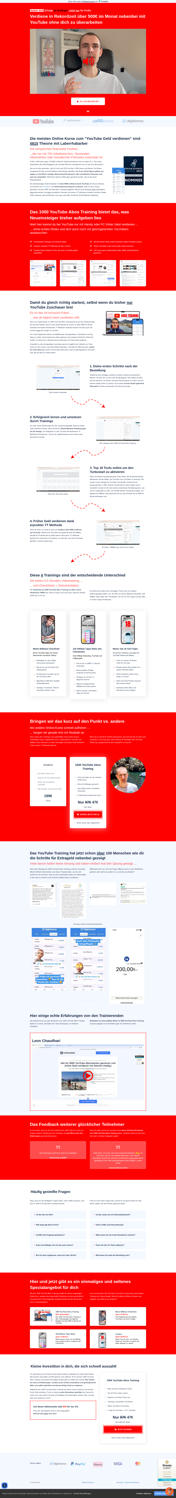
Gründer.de (47, 187)
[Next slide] (141, 963)
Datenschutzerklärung (132, 1482)
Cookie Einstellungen (82, 1493)
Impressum (120, 1482)
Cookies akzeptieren (164, 1493)
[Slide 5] (90, 999)
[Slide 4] (89, 999)
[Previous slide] (34, 963)
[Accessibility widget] (5, 1485)
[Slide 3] (87, 999)
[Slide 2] (85, 999)
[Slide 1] (83, 999)
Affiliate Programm (88, 1482)
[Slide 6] (92, 999)
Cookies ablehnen (143, 1493)
